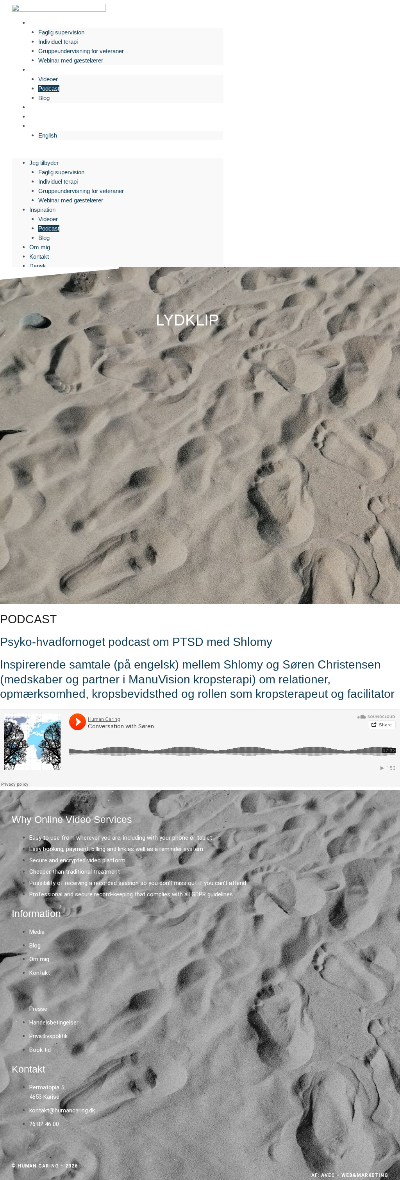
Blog (44, 98)
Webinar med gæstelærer (70, 60)
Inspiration (45, 69)
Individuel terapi (58, 41)
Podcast (48, 88)
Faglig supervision (61, 32)
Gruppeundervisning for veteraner (81, 51)
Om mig (42, 107)
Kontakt (42, 116)
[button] (117, 153)
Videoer (48, 79)
